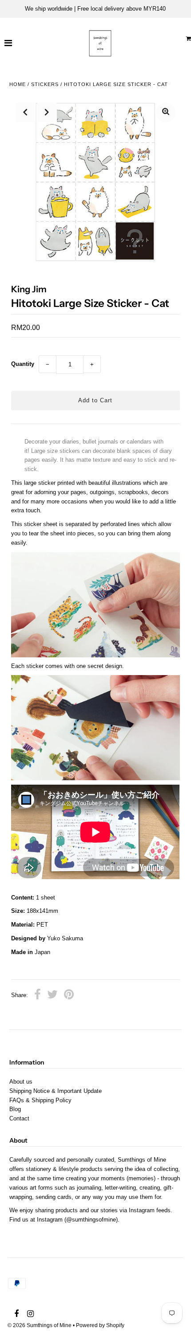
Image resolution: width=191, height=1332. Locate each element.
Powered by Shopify (100, 1325)
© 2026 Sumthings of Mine (40, 1325)
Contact (19, 1118)
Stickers (45, 84)
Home (17, 84)
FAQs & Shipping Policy (40, 1100)
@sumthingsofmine (91, 1219)
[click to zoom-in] (165, 112)
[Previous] (25, 112)
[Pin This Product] (69, 996)
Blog (15, 1109)
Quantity (22, 364)
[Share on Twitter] (52, 996)
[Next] (47, 112)
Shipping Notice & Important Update (55, 1091)
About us (20, 1081)
